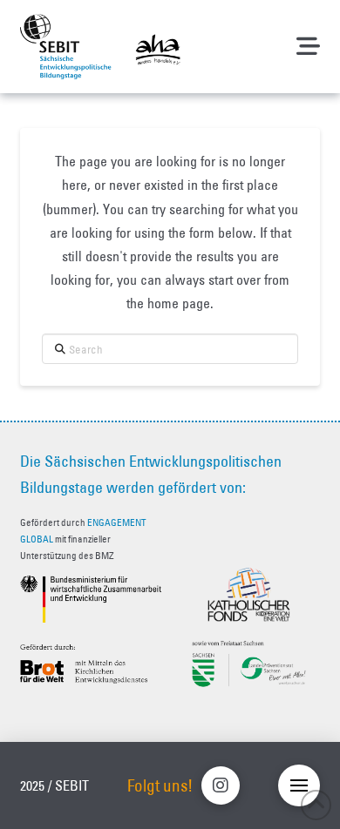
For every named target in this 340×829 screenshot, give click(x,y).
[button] (308, 46)
